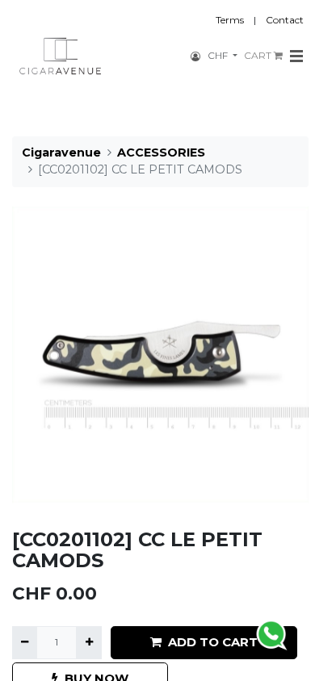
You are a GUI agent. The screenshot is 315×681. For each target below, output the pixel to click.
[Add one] (88, 642)
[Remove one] (24, 642)
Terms (230, 20)
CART (259, 55)
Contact (285, 20)
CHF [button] (219, 55)
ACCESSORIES (161, 152)
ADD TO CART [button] (213, 642)
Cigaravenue (61, 152)
